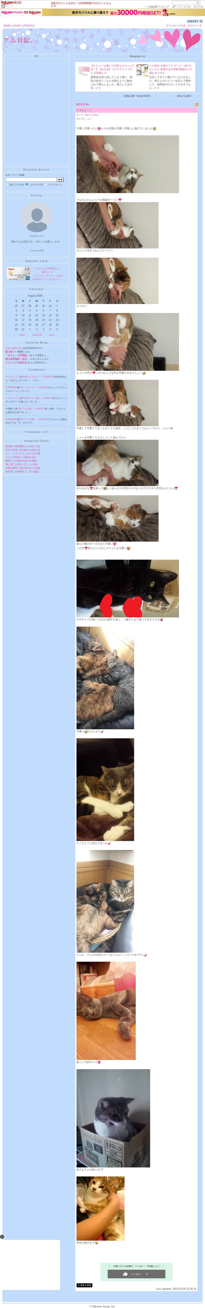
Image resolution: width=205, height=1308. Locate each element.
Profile (36, 195)
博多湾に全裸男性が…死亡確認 (22, 471)
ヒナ (89, 119)
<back (22, 335)
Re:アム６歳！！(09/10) (31, 408)
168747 (192, 21)
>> (157, 6)
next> (52, 335)
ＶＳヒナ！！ (84, 110)
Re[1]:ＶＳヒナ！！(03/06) (37, 376)
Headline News (36, 441)
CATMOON (11, 387)
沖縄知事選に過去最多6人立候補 (22, 468)
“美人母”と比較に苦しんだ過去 (21, 464)
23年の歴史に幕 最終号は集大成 (22, 450)
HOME (7, 25)
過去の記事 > (184, 95)
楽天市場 (198, 6)
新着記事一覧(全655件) (137, 95)
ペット (9, 6)
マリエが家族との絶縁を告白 (20, 457)
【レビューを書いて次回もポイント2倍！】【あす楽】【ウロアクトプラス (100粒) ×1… (112, 69)
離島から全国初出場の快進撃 (20, 460)
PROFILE (29, 25)
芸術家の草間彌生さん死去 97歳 (22, 446)
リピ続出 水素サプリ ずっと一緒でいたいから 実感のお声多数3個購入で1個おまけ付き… (170, 69)
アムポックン (12, 376)
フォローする (36, 250)
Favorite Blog (37, 342)
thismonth (37, 335)
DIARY (17, 25)
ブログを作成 (183, 6)
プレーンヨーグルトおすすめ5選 (22, 453)
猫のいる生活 (91, 115)
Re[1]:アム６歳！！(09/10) (37, 398)
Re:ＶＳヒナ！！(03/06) (33, 387)
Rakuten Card (36, 261)
